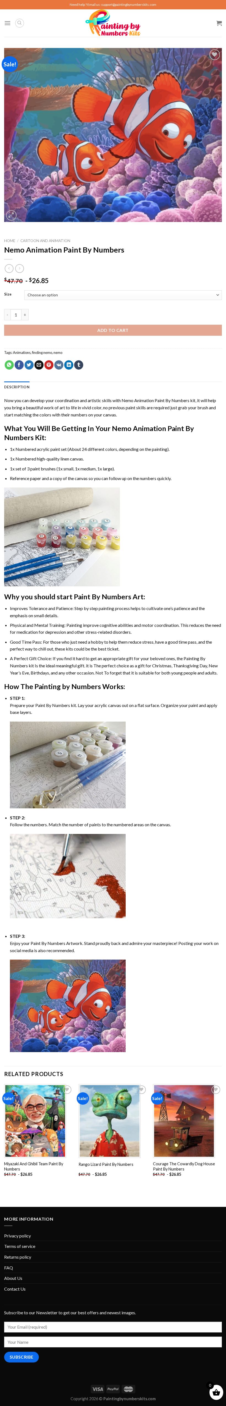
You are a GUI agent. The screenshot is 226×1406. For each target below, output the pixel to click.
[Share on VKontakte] (58, 365)
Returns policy (17, 1256)
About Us (13, 1278)
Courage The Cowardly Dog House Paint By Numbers (184, 1166)
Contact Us (15, 1288)
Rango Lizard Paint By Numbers (106, 1164)
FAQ (8, 1267)
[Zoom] (11, 215)
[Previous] (4, 1135)
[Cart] (219, 23)
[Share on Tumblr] (78, 365)
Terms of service (19, 1246)
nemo (57, 352)
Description (16, 387)
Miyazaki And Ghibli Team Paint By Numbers (33, 1166)
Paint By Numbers (102, 596)
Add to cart (112, 330)
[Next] (221, 1135)
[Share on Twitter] (29, 365)
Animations (22, 352)
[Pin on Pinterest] (48, 365)
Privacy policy (17, 1235)
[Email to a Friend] (39, 365)
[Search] (19, 23)
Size (8, 294)
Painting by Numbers (67, 686)
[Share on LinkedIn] (68, 365)
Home (9, 241)
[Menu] (7, 23)
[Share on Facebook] (19, 365)
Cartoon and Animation (45, 241)
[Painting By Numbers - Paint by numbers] (113, 23)
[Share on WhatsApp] (9, 365)
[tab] (16, 386)
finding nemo (42, 352)
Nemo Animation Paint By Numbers (155, 400)
